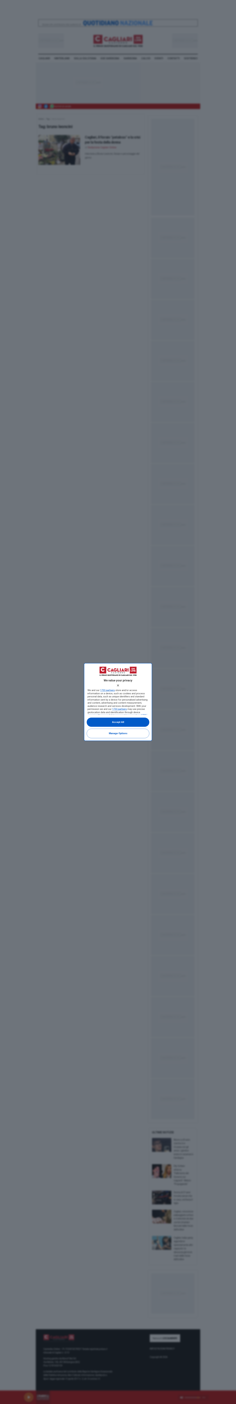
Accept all (118, 722)
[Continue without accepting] (118, 685)
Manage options (118, 733)
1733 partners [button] (107, 690)
